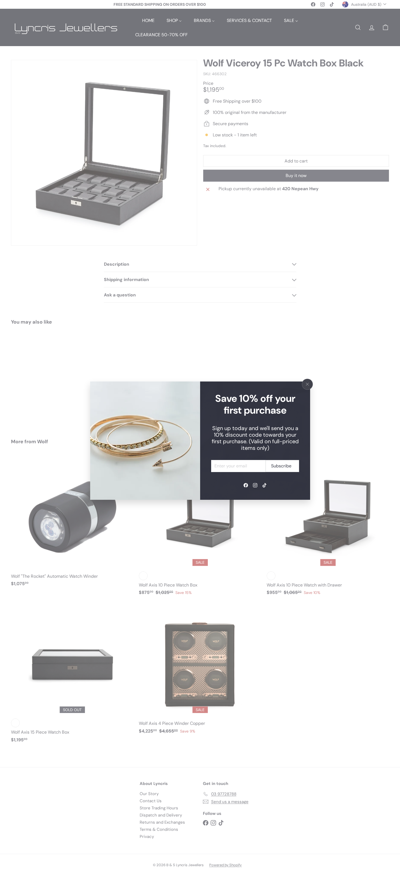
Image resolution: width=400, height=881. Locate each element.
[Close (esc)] (307, 384)
